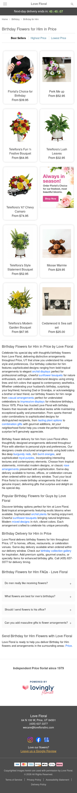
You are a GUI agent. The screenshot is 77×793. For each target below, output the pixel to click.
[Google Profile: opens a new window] (46, 739)
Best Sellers (18, 38)
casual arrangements (21, 398)
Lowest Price (58, 38)
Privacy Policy (34, 780)
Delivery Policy (38, 784)
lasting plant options (50, 420)
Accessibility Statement (57, 780)
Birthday (16, 19)
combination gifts (12, 424)
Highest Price (38, 38)
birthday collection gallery (56, 551)
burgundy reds (22, 454)
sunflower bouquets (51, 375)
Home (5, 19)
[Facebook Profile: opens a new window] (38, 739)
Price (68, 646)
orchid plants (39, 514)
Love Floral (39, 3)
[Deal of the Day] (56, 189)
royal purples (26, 458)
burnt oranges (46, 454)
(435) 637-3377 (38, 723)
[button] (69, 784)
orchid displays (41, 371)
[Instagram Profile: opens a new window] (30, 739)
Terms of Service (13, 780)
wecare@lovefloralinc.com (38, 727)
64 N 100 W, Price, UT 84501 (38, 720)
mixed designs (21, 521)
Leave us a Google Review (38, 751)
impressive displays (32, 401)
